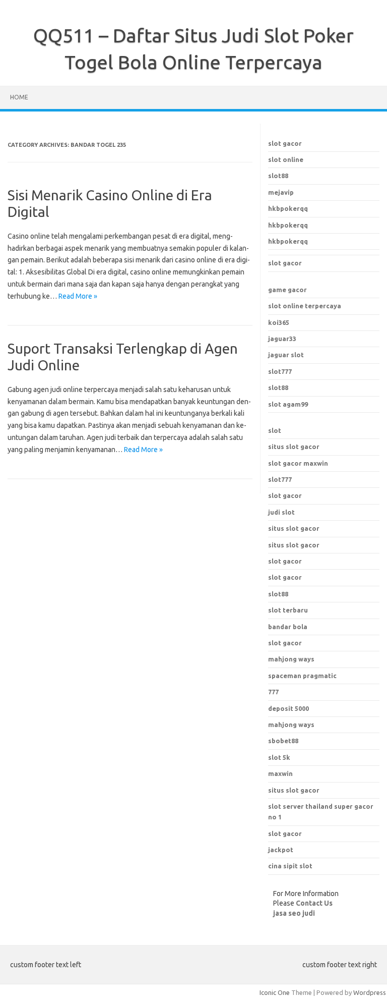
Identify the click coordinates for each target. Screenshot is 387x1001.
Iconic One (275, 992)
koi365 (278, 322)
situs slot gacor (293, 446)
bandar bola (287, 626)
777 (273, 691)
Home (19, 97)
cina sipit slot (290, 865)
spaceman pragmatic (302, 675)
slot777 (280, 371)
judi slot (281, 512)
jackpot (280, 849)
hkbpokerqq (288, 208)
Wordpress (369, 992)
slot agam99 (288, 404)
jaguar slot (286, 354)
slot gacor (285, 143)
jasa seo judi (294, 913)
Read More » (77, 296)
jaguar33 (282, 338)
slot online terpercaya (304, 305)
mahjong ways (291, 658)
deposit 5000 (288, 708)
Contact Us (314, 903)
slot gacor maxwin (298, 463)
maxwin (280, 773)
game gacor (287, 289)
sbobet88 (283, 740)
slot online (285, 159)
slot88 (278, 175)
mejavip (281, 192)
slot (274, 430)
